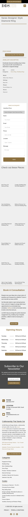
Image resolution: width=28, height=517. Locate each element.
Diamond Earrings (6, 472)
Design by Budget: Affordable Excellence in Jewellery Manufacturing (12, 492)
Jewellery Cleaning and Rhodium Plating (11, 501)
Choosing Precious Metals (8, 487)
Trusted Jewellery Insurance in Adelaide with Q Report (13, 496)
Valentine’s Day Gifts (7, 477)
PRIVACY (6, 510)
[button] (25, 6)
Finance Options (6, 499)
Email (4, 123)
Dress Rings (14, 71)
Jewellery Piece (7, 108)
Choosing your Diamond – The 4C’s (10, 485)
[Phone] (3, 400)
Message (5, 146)
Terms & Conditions (17, 510)
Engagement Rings (6, 461)
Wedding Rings (20, 71)
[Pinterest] (17, 514)
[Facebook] (11, 514)
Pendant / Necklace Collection (9, 470)
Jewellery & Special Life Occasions (10, 475)
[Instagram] (14, 514)
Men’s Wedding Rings (7, 466)
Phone (5, 131)
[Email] (3, 414)
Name (4, 115)
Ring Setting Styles (6, 489)
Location (5, 138)
